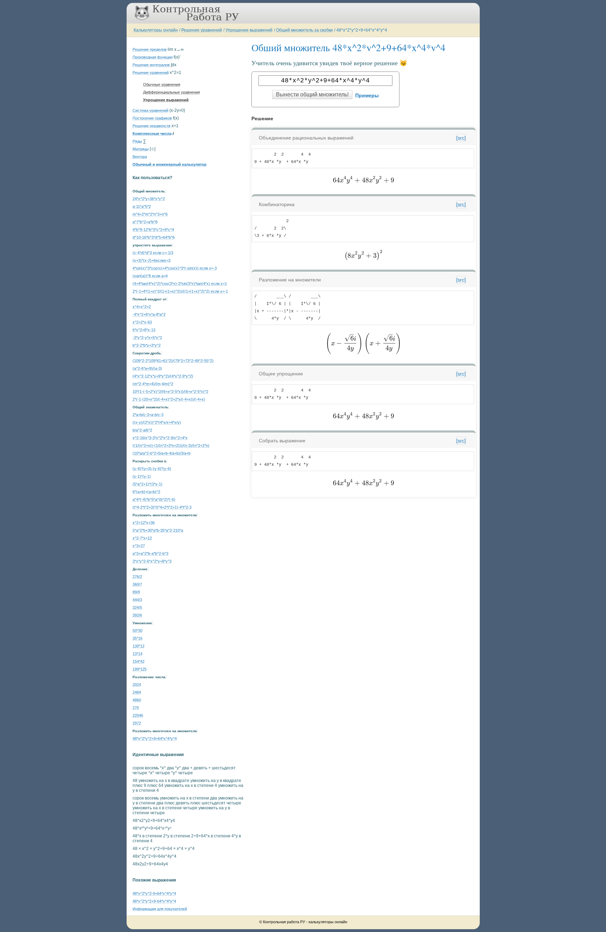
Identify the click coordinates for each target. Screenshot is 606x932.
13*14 (137, 654)
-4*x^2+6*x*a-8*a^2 (149, 314)
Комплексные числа (152, 133)
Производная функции (153, 57)
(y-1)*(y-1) (142, 476)
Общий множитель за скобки (304, 30)
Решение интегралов (151, 65)
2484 (137, 692)
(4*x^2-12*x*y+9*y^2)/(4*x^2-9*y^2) (163, 376)
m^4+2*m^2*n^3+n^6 (150, 214)
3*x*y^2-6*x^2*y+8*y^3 (152, 561)
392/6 (137, 615)
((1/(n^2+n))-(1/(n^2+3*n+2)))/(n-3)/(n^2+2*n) (171, 445)
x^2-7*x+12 (142, 538)
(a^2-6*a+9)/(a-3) (147, 368)
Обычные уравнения (161, 84)
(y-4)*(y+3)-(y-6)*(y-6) (152, 469)
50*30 (137, 630)
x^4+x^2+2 (142, 307)
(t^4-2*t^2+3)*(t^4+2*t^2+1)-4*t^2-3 (162, 507)
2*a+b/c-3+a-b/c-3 (148, 415)
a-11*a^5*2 (142, 206)
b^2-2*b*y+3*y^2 (147, 345)
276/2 (137, 576)
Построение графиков (152, 118)
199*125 (140, 669)
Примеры (367, 95)
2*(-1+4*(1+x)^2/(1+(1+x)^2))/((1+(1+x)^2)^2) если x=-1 (180, 291)
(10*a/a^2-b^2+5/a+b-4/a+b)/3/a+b (161, 453)
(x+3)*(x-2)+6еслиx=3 (151, 260)
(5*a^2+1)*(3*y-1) (147, 484)
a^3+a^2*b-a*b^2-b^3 (150, 553)
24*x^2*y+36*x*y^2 (149, 199)
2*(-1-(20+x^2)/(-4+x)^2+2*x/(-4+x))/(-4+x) (169, 399)
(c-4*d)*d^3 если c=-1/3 (153, 253)
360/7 (137, 584)
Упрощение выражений (248, 30)
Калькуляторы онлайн (156, 30)
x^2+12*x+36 (144, 523)
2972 (137, 723)
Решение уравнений (201, 30)
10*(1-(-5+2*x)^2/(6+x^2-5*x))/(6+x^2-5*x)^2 (170, 391)
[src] (461, 138)
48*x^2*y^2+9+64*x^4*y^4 (361, 30)
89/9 (136, 592)
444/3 (137, 600)
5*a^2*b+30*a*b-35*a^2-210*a (158, 530)
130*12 (138, 646)
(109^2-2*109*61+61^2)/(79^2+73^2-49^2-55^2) (173, 361)
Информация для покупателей (160, 909)
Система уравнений (150, 110)
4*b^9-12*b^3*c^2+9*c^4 (153, 229)
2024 (137, 684)
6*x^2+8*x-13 (144, 330)
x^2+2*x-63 (142, 322)
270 (136, 708)
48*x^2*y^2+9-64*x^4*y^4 (154, 901)
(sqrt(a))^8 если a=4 (150, 276)
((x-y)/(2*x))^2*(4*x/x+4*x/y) (157, 422)
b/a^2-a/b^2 (142, 430)
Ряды (137, 141)
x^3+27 (139, 546)
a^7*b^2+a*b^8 (145, 222)
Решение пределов (150, 49)
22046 (138, 715)
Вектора (140, 157)
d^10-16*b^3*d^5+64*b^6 (154, 237)
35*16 (137, 638)
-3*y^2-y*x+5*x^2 (147, 337)
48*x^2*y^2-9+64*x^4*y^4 (154, 893)
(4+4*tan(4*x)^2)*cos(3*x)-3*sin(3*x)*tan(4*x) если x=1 (180, 283)
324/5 (137, 607)
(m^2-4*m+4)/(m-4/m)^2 (153, 384)
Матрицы (141, 149)
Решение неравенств (151, 126)
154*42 (138, 661)
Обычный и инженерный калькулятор (170, 164)
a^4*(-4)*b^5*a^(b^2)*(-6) (154, 499)
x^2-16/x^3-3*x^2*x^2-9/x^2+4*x (160, 438)
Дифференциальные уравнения (171, 92)
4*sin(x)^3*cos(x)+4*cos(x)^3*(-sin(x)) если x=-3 (175, 268)
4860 (137, 700)
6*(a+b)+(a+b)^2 (146, 492)
